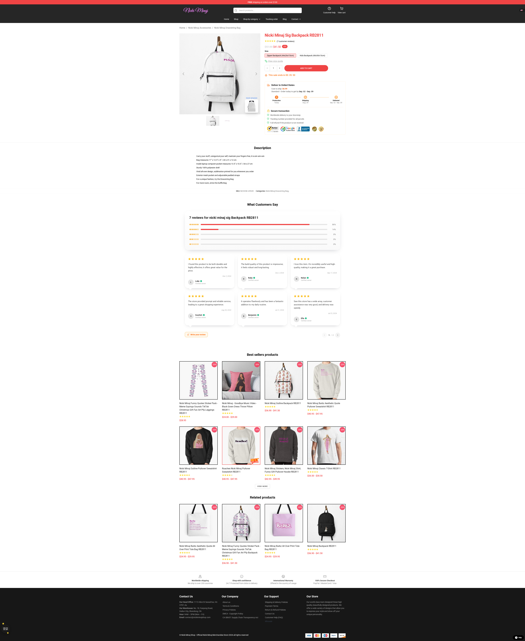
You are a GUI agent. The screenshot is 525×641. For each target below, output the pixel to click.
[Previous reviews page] (324, 335)
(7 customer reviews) (285, 41)
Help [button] (520, 638)
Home (182, 28)
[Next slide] (256, 74)
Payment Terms (271, 606)
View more (262, 486)
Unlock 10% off (5, 628)
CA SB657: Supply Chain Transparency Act (240, 617)
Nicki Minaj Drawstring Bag (227, 28)
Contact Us (269, 614)
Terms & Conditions (231, 606)
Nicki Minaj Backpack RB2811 (321, 546)
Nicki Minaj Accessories (199, 28)
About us (226, 602)
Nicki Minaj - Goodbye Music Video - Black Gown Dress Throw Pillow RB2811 (239, 406)
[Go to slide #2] (227, 121)
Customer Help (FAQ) (274, 617)
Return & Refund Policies (275, 610)
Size (266, 51)
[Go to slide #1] (212, 121)
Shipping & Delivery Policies (276, 602)
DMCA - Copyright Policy (233, 614)
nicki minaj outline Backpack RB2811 (283, 403)
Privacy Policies (229, 610)
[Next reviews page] (337, 335)
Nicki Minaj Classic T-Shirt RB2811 (324, 468)
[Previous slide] (183, 74)
